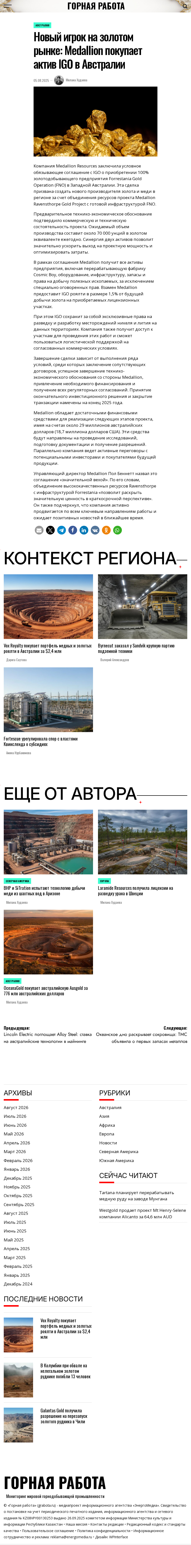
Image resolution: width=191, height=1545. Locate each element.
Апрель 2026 (17, 1143)
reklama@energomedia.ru (71, 1537)
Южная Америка (116, 1160)
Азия (104, 1116)
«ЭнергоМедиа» (146, 1505)
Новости (108, 1143)
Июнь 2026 (15, 1125)
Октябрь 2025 (18, 1195)
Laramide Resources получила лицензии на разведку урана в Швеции (135, 890)
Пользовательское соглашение (48, 1530)
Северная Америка (17, 881)
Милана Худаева (76, 80)
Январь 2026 (17, 1169)
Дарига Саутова (16, 659)
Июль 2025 (15, 1222)
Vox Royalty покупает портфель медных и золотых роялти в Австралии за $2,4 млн (48, 648)
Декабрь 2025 (18, 1178)
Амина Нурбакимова (18, 752)
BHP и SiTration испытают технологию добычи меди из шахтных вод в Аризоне (44, 890)
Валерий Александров (114, 659)
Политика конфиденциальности (103, 1530)
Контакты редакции (107, 1524)
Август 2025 (16, 1213)
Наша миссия (76, 1524)
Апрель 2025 (17, 1248)
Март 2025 (15, 1257)
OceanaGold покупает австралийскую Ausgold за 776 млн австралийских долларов (46, 990)
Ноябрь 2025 (17, 1187)
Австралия (42, 25)
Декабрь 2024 (18, 1284)
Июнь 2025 (15, 1231)
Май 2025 (14, 1240)
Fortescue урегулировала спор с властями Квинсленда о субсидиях (41, 741)
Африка (107, 1125)
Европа (104, 881)
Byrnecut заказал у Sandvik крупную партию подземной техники (136, 648)
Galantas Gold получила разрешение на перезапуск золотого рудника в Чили (64, 1416)
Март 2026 (15, 1151)
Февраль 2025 (18, 1266)
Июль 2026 (15, 1116)
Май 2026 (14, 1134)
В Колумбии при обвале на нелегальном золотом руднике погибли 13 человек (66, 1371)
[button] (39, 530)
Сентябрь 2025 (19, 1204)
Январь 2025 (17, 1275)
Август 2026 (16, 1107)
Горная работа (96, 5)
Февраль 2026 (18, 1160)
